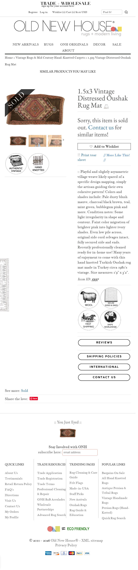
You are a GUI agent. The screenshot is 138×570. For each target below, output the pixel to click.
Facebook (10, 12)
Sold (24, 390)
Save (35, 398)
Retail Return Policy (18, 484)
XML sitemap (92, 540)
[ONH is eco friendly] (68, 532)
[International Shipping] (68, 367)
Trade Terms (46, 484)
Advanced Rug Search (51, 515)
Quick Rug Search (114, 518)
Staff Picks (77, 494)
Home (9, 57)
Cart (76, 12)
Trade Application (49, 473)
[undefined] (35, 109)
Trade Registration (49, 478)
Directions (12, 495)
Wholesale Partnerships (45, 507)
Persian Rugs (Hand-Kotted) (115, 510)
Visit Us (10, 500)
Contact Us (12, 506)
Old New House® (64, 540)
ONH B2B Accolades (51, 499)
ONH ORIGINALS (74, 44)
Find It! (107, 12)
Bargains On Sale (113, 473)
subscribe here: (50, 452)
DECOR (99, 44)
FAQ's (9, 489)
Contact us (101, 127)
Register (33, 12)
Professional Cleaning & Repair (51, 492)
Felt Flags (76, 483)
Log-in (43, 12)
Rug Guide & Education (78, 513)
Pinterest (16, 12)
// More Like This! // (117, 157)
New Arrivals (78, 499)
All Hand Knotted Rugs (114, 480)
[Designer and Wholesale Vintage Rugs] (67, 6)
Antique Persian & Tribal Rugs (114, 490)
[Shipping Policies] (68, 357)
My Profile (12, 517)
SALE (116, 44)
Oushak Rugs (78, 505)
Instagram (22, 12)
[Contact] (68, 378)
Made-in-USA (79, 488)
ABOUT (68, 50)
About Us (11, 473)
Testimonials (13, 478)
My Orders (12, 512)
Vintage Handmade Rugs (114, 500)
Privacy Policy (66, 545)
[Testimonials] (104, 346)
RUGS (48, 44)
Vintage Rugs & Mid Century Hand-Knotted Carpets (50, 57)
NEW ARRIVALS (26, 44)
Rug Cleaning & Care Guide (83, 475)
